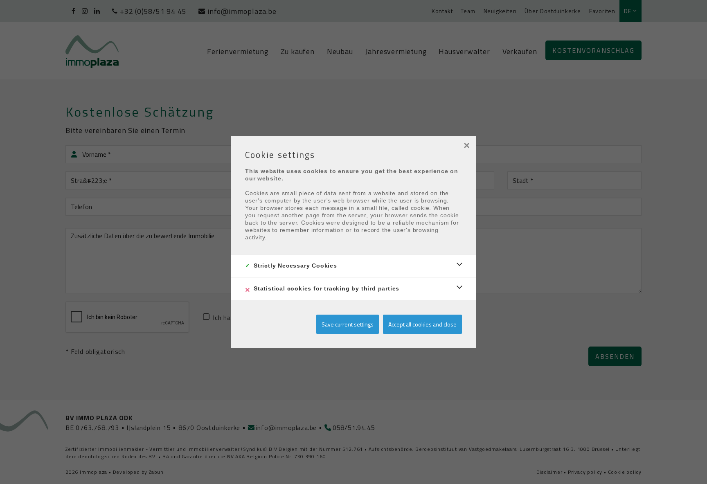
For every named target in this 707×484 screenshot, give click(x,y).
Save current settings (348, 324)
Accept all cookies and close (422, 324)
